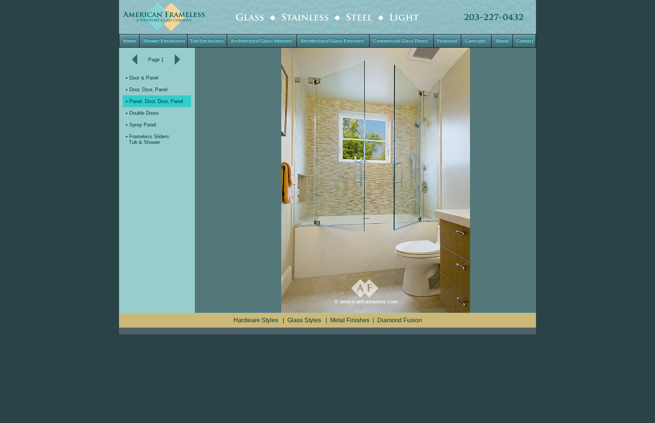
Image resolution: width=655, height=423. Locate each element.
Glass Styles (304, 320)
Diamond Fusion (399, 320)
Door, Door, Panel (148, 89)
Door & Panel (143, 78)
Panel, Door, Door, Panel (156, 101)
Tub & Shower (144, 142)
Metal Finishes (350, 320)
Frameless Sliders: (150, 136)
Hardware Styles (255, 320)
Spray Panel (142, 125)
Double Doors (144, 113)
